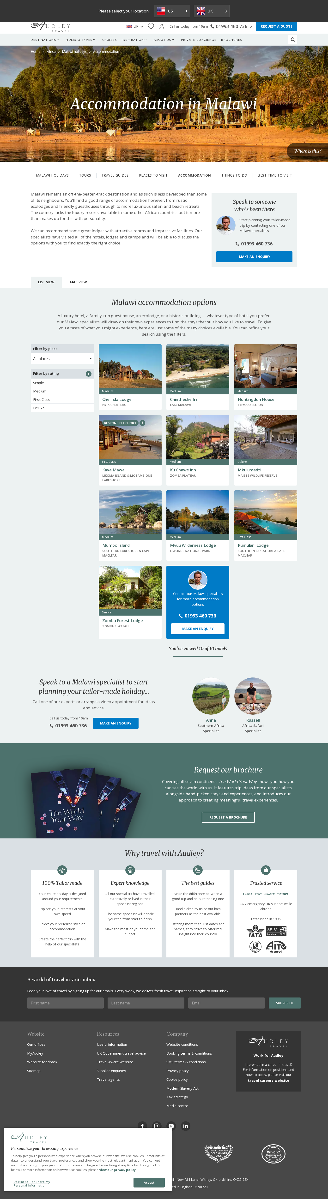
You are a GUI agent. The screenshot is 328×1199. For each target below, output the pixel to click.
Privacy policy (177, 1070)
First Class (41, 399)
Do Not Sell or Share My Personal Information (31, 1184)
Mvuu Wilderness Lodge (193, 545)
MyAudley (35, 1053)
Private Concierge (199, 39)
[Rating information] (88, 374)
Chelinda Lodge (117, 399)
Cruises (109, 39)
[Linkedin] (185, 1126)
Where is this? (307, 151)
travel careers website (268, 1080)
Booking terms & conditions (189, 1053)
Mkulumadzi (249, 470)
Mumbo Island (116, 545)
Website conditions (182, 1044)
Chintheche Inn (184, 399)
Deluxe (39, 407)
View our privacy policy (117, 1170)
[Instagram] (157, 1126)
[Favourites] (151, 27)
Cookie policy (177, 1079)
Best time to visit (275, 175)
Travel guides (115, 175)
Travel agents (108, 1079)
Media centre (177, 1105)
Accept (149, 1182)
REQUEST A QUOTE (276, 26)
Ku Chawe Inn (183, 470)
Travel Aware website (115, 1061)
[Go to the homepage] (50, 26)
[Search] (293, 39)
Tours (85, 175)
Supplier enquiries (111, 1070)
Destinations (43, 39)
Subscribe (285, 1003)
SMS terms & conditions (186, 1061)
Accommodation (194, 175)
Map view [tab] (78, 282)
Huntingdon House (256, 399)
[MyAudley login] (162, 27)
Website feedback (42, 1061)
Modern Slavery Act (182, 1088)
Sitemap (34, 1070)
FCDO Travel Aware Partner (265, 893)
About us (162, 39)
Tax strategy (177, 1096)
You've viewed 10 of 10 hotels (198, 648)
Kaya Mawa (113, 470)
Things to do (234, 175)
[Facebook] (142, 1126)
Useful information (112, 1044)
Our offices (36, 1044)
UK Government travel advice (121, 1053)
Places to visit (153, 175)
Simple (38, 382)
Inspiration (133, 39)
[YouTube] (171, 1126)
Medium (39, 391)
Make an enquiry (254, 256)
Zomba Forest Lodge (122, 620)
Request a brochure (228, 817)
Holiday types (79, 39)
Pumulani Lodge (253, 545)
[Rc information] (142, 423)
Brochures (232, 39)
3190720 (201, 1187)
